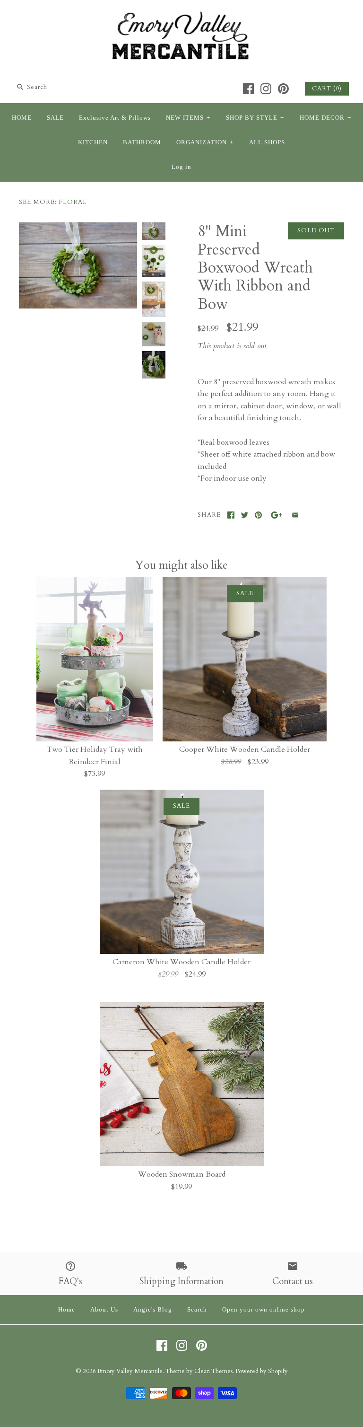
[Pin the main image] (258, 515)
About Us (104, 1309)
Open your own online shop (263, 1309)
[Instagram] (265, 88)
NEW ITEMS (188, 118)
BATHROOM (142, 142)
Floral (73, 202)
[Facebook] (248, 88)
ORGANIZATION (204, 142)
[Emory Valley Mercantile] (181, 15)
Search (197, 1309)
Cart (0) (327, 88)
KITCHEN (93, 142)
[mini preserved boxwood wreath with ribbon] (78, 228)
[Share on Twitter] (244, 515)
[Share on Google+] (276, 515)
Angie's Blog (152, 1309)
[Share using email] (295, 515)
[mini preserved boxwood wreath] (153, 365)
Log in (181, 167)
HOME (22, 118)
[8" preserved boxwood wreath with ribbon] (153, 334)
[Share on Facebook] (230, 515)
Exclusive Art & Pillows (115, 118)
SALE (55, 118)
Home (66, 1309)
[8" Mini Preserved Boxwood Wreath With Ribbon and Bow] (153, 299)
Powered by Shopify (261, 1371)
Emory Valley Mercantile (130, 1371)
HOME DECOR (325, 118)
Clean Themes (213, 1371)
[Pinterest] (283, 88)
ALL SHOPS (267, 142)
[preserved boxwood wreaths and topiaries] (153, 261)
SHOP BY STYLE (255, 118)
